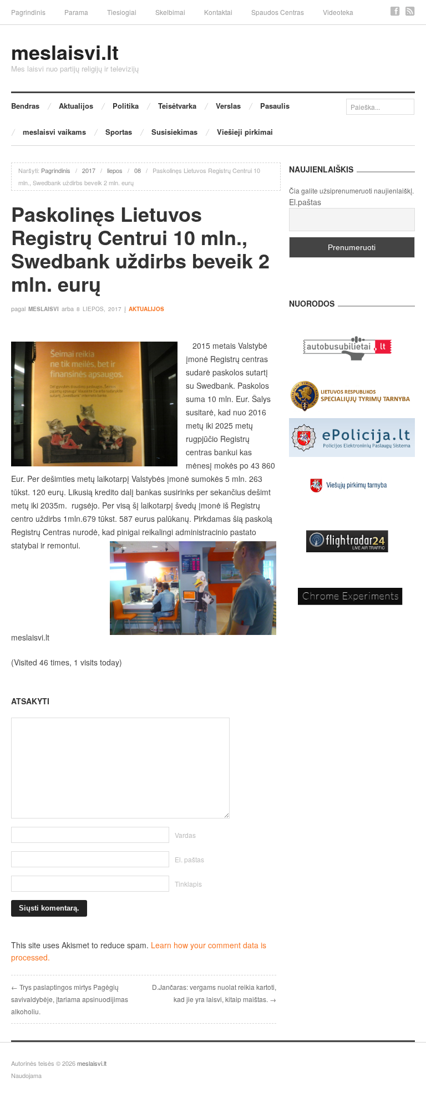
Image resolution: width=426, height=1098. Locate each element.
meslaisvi (43, 309)
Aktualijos (76, 105)
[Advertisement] (143, 668)
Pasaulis (275, 105)
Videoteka (338, 12)
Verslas (228, 105)
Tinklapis (188, 883)
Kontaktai (218, 12)
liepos (115, 170)
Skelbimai (170, 12)
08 (137, 170)
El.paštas (305, 201)
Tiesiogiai (121, 12)
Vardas (185, 835)
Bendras (25, 105)
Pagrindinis (28, 12)
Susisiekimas (174, 131)
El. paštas (189, 859)
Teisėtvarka (177, 105)
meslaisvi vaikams (54, 131)
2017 (88, 170)
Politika (126, 105)
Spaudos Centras (277, 12)
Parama (76, 12)
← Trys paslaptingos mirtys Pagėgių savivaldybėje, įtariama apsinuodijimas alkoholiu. (69, 999)
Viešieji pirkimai (245, 131)
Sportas (118, 131)
